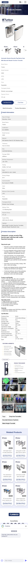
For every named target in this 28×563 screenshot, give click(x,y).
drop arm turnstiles (15, 416)
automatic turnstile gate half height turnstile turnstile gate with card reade (20, 475)
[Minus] (26, 526)
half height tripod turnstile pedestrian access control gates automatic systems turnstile (7, 451)
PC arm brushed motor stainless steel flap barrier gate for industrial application (7, 499)
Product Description (20, 108)
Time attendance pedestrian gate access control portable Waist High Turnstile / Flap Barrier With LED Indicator (7, 475)
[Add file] (2, 560)
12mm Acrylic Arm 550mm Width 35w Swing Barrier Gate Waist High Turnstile (21, 499)
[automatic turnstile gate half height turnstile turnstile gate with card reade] (20, 466)
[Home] (14, 516)
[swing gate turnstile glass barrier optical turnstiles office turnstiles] (20, 442)
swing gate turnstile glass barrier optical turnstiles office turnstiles (21, 451)
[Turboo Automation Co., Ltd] (5, 2)
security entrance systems (10, 420)
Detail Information (7, 108)
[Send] (26, 560)
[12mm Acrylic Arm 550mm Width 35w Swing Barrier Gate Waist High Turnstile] (20, 490)
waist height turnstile (8, 423)
